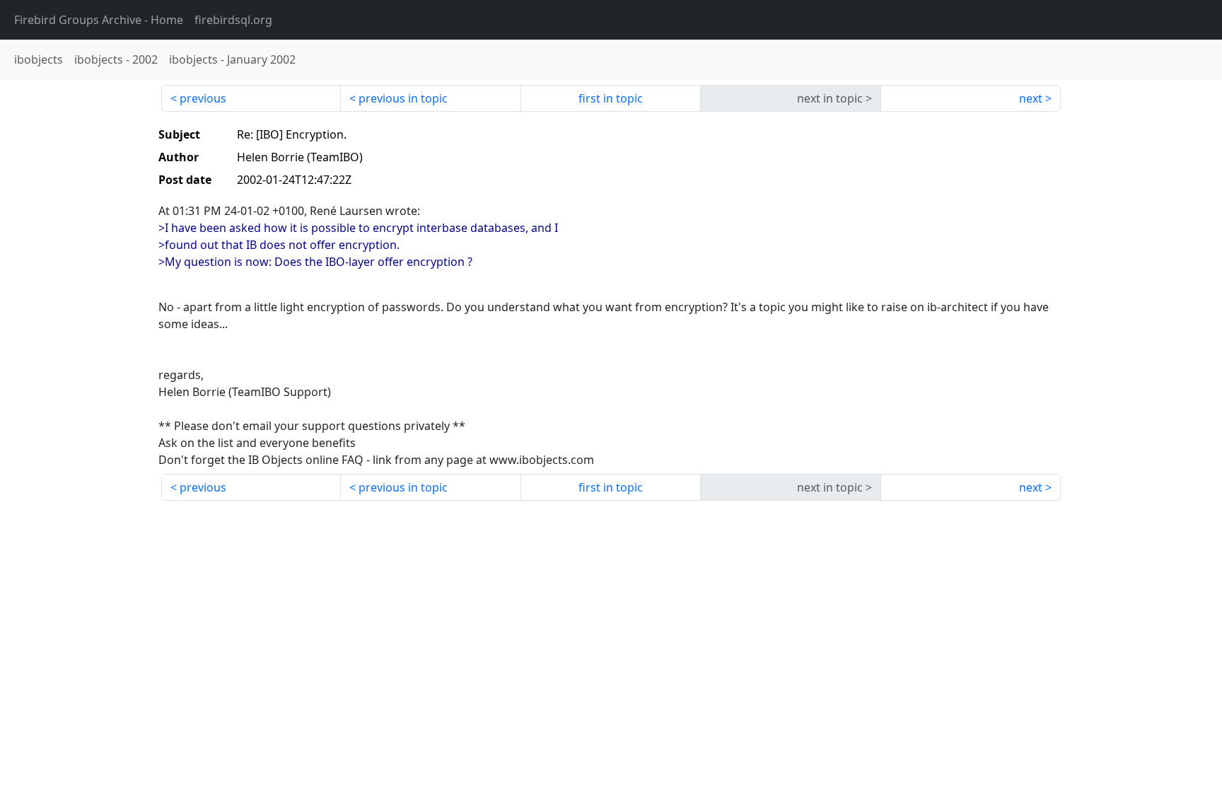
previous (203, 98)
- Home (98, 20)
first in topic (610, 98)
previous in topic (403, 98)
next (1030, 98)
